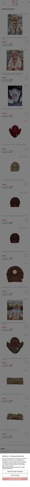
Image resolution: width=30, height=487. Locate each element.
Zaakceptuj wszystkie (15, 479)
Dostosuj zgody (15, 475)
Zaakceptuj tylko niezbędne (15, 471)
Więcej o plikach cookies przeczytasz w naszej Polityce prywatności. (13, 467)
